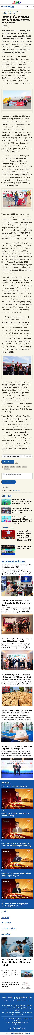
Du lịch (12, 466)
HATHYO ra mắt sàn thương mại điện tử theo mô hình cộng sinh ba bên (16, 640)
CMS (14, 1033)
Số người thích (16, 490)
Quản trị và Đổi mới (8, 928)
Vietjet (6, 466)
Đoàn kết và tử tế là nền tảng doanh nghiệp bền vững (16, 814)
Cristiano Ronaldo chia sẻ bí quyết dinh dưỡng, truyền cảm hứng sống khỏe (16, 712)
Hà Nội (24, 466)
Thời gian (9, 490)
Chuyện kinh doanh (15, 12)
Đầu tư (18, 466)
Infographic (23, 786)
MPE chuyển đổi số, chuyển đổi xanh (24, 548)
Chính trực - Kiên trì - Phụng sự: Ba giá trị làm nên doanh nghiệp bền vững (16, 844)
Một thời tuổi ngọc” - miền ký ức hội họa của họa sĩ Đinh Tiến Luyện (10, 984)
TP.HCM (7, 469)
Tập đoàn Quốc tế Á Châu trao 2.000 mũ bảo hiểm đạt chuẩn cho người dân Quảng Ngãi (10, 974)
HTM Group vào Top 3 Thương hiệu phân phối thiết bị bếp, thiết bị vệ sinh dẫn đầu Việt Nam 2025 (24, 535)
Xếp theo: (3, 490)
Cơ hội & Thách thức (9, 13)
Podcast (8, 786)
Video (3, 786)
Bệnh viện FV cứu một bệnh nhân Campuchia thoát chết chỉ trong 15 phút (16, 962)
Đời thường (5, 934)
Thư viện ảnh (15, 786)
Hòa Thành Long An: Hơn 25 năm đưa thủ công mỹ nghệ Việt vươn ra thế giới (16, 676)
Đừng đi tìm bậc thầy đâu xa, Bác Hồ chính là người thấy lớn (16, 875)
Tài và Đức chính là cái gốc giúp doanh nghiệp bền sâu (14, 905)
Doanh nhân (27, 7)
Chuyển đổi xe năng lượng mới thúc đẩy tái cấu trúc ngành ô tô (16, 566)
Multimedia (5, 783)
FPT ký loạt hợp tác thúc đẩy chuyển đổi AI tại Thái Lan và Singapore (16, 748)
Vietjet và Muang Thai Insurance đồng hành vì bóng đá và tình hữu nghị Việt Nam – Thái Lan (22, 520)
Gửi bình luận (8, 482)
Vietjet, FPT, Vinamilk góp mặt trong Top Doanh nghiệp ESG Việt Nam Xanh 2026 (22, 502)
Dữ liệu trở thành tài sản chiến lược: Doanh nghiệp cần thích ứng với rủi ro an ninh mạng (16, 603)
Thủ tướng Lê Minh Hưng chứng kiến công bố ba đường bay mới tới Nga (22, 510)
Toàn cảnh (19, 7)
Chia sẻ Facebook (8, 462)
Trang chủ (4, 12)
